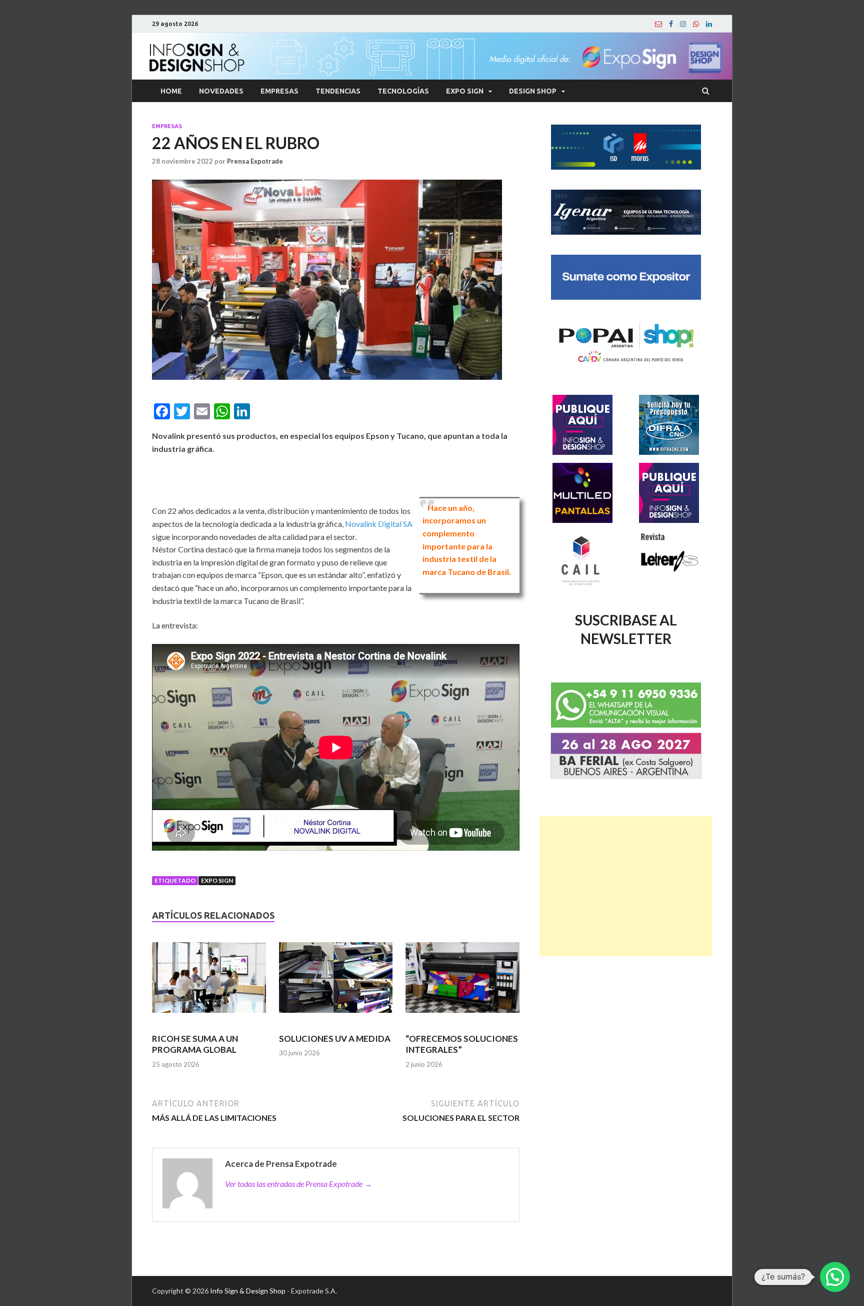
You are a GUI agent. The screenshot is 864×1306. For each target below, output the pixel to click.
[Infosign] (658, 24)
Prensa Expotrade (255, 161)
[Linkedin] (709, 24)
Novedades (221, 91)
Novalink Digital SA (378, 523)
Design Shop (532, 91)
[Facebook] (671, 24)
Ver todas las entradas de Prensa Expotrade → (298, 1183)
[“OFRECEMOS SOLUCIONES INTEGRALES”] (463, 981)
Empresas (279, 91)
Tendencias (338, 91)
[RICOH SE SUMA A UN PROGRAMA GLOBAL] (209, 981)
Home (171, 91)
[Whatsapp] (696, 24)
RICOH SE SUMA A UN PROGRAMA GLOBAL (195, 1044)
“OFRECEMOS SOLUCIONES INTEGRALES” (462, 1044)
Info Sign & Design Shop (248, 1290)
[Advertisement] (626, 886)
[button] (835, 1277)
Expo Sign (465, 91)
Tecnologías (403, 91)
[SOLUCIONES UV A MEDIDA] (336, 981)
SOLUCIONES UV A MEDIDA (334, 1038)
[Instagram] (683, 24)
